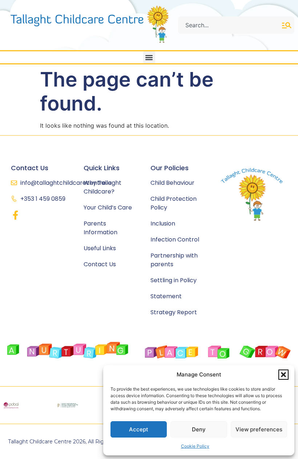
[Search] (288, 25)
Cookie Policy (195, 446)
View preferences (258, 429)
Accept (138, 429)
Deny (199, 429)
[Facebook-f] (15, 215)
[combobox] (230, 25)
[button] (283, 374)
